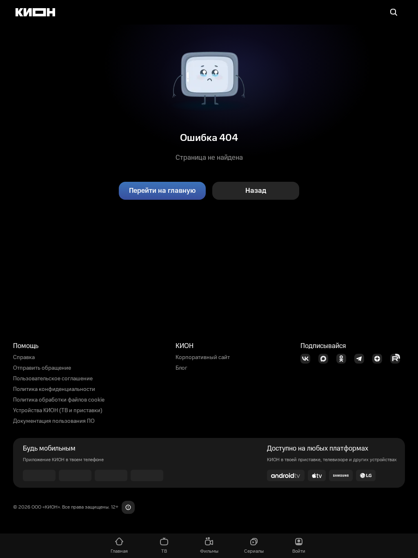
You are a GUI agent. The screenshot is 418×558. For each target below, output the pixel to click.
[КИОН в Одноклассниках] (343, 359)
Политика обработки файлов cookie (58, 400)
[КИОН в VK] (307, 359)
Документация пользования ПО (54, 421)
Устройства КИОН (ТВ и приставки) (57, 410)
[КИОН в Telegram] (361, 359)
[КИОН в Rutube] (397, 359)
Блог (181, 368)
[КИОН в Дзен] (379, 359)
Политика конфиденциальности (54, 389)
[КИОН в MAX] (325, 359)
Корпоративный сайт (203, 357)
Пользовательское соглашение (53, 378)
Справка (24, 357)
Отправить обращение (42, 368)
